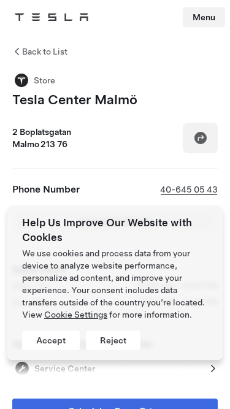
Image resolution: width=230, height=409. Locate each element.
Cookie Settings (75, 314)
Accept (51, 340)
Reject (113, 340)
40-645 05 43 (189, 189)
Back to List (44, 51)
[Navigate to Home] (51, 17)
